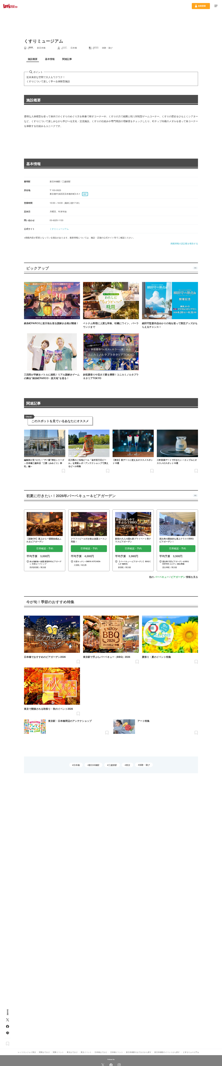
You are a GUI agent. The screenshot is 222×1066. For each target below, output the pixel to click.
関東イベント (58, 1052)
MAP (85, 194)
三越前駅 (112, 764)
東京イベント (86, 1052)
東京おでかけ (72, 1052)
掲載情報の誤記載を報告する (184, 243)
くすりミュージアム (59, 228)
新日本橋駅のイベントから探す (167, 1052)
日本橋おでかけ (101, 1052)
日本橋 (76, 764)
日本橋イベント (116, 1052)
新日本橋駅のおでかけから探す (138, 1052)
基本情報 (33, 163)
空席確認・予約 (44, 548)
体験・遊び (144, 764)
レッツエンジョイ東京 (27, 1052)
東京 (128, 764)
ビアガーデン (178, 577)
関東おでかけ (44, 1052)
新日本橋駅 (94, 764)
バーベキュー (161, 577)
